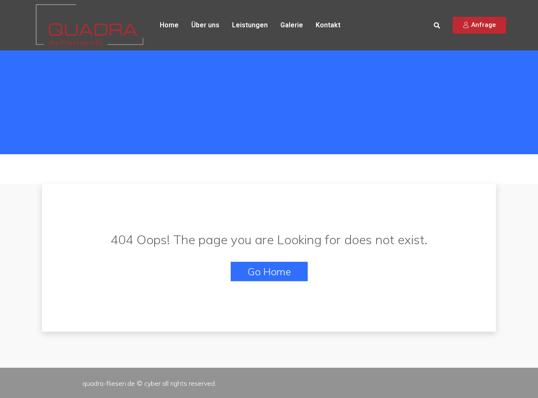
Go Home (269, 271)
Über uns (205, 25)
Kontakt (328, 25)
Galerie (291, 25)
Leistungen (250, 25)
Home (169, 25)
